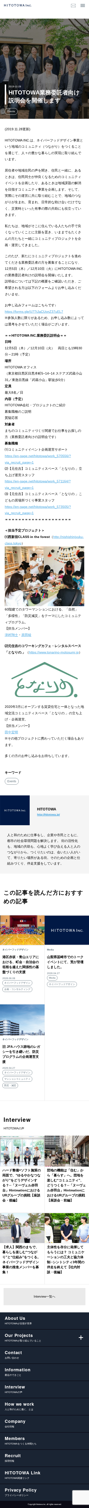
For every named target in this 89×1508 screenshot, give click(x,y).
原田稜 (26, 635)
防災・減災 (10, 1085)
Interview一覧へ (44, 1296)
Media (52, 977)
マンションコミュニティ (17, 1079)
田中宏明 (11, 732)
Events (11, 111)
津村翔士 (11, 635)
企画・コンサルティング (17, 989)
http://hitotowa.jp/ (48, 814)
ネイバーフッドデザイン (17, 982)
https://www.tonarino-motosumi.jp (54, 652)
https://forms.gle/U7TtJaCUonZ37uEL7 (34, 311)
